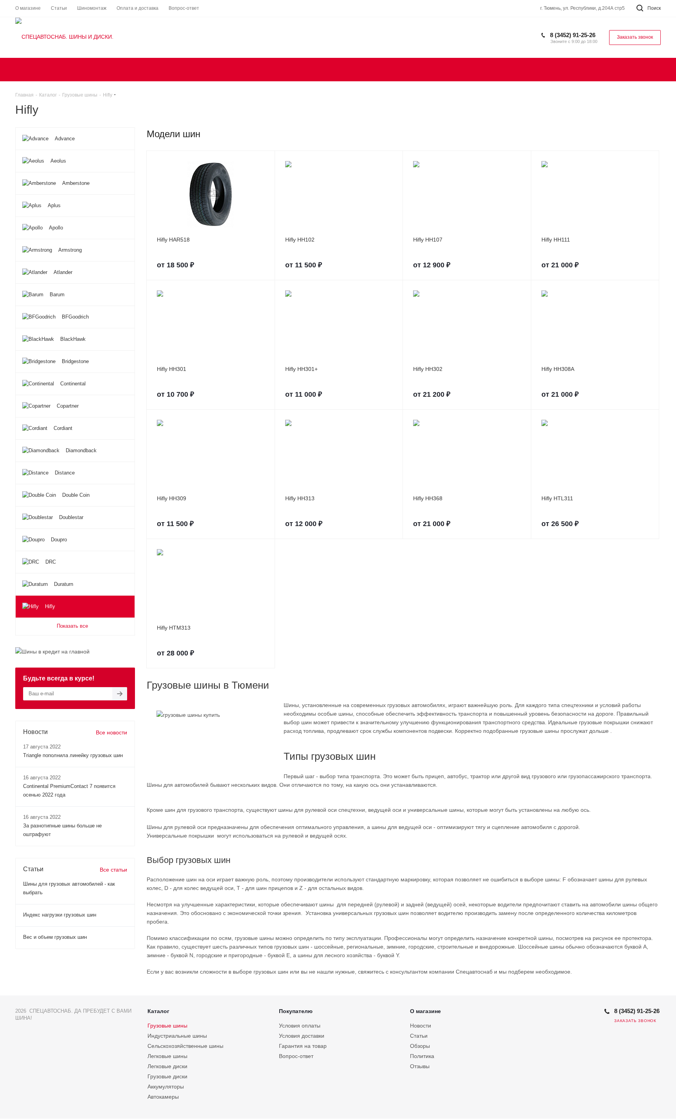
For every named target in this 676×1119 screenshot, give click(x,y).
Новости (420, 1025)
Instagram (576, 1023)
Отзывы (420, 1066)
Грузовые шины (167, 1025)
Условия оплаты (299, 1025)
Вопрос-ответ (296, 1056)
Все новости (111, 732)
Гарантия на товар (303, 1046)
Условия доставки (301, 1036)
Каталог (158, 1011)
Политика (422, 1056)
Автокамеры (163, 1097)
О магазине (425, 1011)
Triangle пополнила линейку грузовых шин (73, 755)
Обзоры (420, 1046)
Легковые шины (167, 1056)
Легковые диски (167, 1066)
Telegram (596, 1023)
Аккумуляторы (165, 1086)
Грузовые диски (167, 1076)
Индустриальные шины (177, 1036)
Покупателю (296, 1011)
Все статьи (113, 870)
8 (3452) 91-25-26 (572, 35)
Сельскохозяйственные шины (185, 1046)
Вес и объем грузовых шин (55, 937)
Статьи (419, 1036)
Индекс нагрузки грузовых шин (59, 915)
